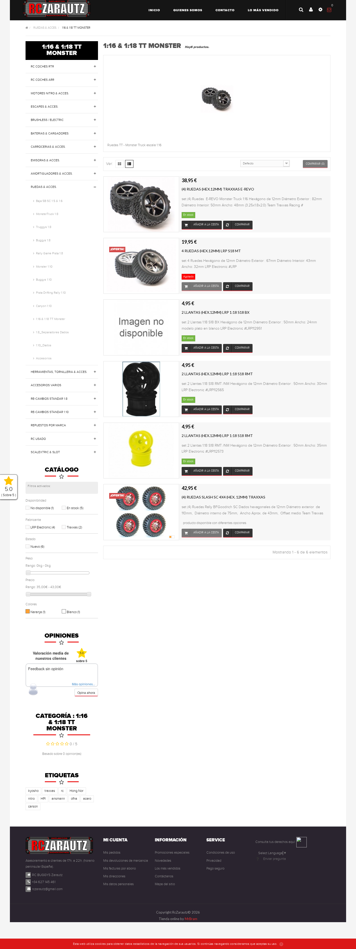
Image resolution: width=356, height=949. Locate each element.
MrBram (191, 919)
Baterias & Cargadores (50, 133)
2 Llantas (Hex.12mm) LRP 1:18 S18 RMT (217, 374)
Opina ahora (86, 692)
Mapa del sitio (165, 884)
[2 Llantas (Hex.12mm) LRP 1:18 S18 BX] (141, 327)
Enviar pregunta (274, 859)
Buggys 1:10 (44, 279)
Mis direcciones (114, 876)
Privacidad (213, 861)
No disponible (42, 508)
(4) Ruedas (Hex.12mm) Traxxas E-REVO (218, 189)
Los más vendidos (167, 868)
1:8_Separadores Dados (52, 332)
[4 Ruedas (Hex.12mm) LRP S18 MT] (141, 265)
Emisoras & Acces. (45, 160)
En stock (75, 508)
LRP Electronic (42, 527)
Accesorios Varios (46, 385)
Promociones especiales (172, 853)
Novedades (163, 861)
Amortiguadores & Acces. (52, 173)
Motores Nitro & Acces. (50, 93)
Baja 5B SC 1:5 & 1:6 (49, 201)
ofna (74, 799)
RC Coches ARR (42, 80)
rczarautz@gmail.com (47, 889)
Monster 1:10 (44, 266)
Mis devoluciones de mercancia (125, 861)
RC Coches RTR (42, 66)
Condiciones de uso (220, 853)
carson (33, 806)
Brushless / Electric (47, 120)
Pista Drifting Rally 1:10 (51, 292)
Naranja (37, 612)
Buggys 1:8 (43, 240)
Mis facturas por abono (119, 868)
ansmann (58, 799)
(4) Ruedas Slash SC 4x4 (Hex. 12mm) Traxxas (223, 497)
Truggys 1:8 (43, 227)
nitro (31, 799)
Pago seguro (215, 868)
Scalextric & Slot (45, 452)
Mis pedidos (111, 853)
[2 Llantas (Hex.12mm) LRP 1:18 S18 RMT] (141, 389)
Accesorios (44, 358)
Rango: (31, 566)
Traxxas (74, 527)
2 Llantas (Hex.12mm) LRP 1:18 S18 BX (215, 312)
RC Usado (38, 439)
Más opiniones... (83, 684)
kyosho (33, 791)
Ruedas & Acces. (44, 187)
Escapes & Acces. (44, 106)
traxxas (50, 791)
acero (87, 799)
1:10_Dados (43, 345)
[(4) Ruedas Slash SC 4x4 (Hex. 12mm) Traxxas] (141, 512)
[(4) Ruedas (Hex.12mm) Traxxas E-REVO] (141, 204)
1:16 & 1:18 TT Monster (50, 319)
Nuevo (37, 547)
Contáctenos (164, 876)
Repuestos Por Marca (48, 425)
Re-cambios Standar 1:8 (49, 398)
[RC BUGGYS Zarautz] (56, 8)
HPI (43, 799)
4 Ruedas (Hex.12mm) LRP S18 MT (211, 251)
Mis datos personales (118, 884)
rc (62, 791)
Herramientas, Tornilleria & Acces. (59, 372)
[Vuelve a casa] (27, 28)
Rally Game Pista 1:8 (49, 253)
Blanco (73, 612)
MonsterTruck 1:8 (47, 214)
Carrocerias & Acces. (48, 147)
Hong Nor (76, 791)
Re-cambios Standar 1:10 (50, 412)
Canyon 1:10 (44, 306)
